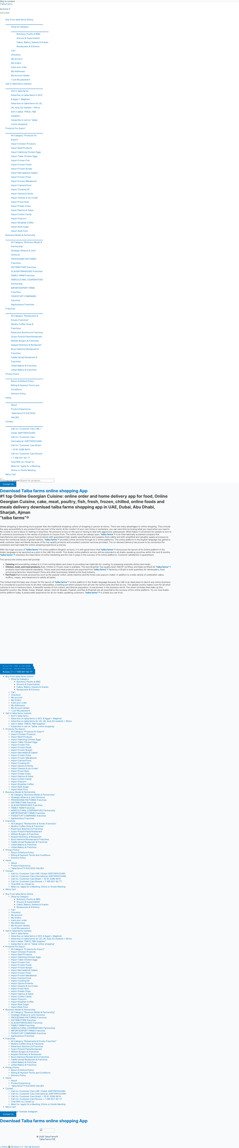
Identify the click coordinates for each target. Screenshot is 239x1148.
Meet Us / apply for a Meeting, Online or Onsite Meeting (25, 468)
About (14, 405)
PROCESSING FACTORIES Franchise (23, 261)
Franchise (10, 308)
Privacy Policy (12, 374)
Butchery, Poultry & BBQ (28, 34)
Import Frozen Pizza (21, 177)
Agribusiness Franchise (22, 304)
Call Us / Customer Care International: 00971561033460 (26, 439)
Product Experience (20, 409)
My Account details (20, 75)
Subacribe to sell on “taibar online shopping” (24, 122)
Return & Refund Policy (22, 381)
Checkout (15, 54)
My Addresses (18, 71)
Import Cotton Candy (21, 214)
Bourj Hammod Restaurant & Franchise (25, 351)
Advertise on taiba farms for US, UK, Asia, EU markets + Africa (26, 105)
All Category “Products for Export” (24, 137)
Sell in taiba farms (19, 91)
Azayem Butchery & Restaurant (26, 345)
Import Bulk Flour (19, 231)
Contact (9, 421)
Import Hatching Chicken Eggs (26, 152)
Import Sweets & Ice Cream (24, 197)
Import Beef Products (21, 148)
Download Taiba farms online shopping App (44, 490)
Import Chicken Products (23, 143)
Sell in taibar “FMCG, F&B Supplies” (23, 113)
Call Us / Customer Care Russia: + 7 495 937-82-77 (26, 455)
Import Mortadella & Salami (24, 173)
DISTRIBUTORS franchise (23, 267)
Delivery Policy (18, 393)
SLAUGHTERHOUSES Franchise (26, 271)
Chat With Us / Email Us (22, 462)
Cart (13, 50)
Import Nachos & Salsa (22, 210)
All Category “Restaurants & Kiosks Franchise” (24, 318)
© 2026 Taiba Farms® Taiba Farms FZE (47, 1138)
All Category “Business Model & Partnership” (26, 244)
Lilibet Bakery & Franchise (24, 365)
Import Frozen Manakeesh (24, 181)
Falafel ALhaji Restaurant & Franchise (24, 359)
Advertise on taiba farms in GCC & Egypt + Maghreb (26, 97)
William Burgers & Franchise (25, 340)
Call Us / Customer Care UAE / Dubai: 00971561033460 (26, 430)
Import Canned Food (21, 185)
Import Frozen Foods (21, 164)
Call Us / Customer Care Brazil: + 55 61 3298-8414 (26, 447)
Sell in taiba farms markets (18, 83)
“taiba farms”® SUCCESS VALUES (23, 415)
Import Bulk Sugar (20, 226)
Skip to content (7, 1)
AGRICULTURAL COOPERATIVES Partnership (27, 281)
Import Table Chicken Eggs (24, 156)
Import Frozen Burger (21, 168)
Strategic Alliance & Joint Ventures (23, 252)
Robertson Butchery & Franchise (27, 332)
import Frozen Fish (20, 160)
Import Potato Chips (21, 206)
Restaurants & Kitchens (28, 46)
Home (8, 397)
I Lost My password (20, 79)
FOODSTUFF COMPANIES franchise (23, 298)
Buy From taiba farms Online (19, 19)
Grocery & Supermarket (28, 38)
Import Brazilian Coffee (22, 222)
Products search (11, 480)
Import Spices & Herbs (22, 193)
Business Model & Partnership (20, 235)
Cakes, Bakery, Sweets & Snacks (32, 42)
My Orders (16, 63)
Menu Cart (11, 474)
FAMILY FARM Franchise (23, 275)
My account (16, 59)
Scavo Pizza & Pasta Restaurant (26, 336)
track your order (19, 67)
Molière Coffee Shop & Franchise (22, 326)
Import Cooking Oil (20, 189)
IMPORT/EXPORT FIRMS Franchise (23, 290)
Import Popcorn (18, 218)
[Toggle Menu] (24, 23)
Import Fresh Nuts (20, 202)
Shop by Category (20, 26)
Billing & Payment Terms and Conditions (25, 387)
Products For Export (15, 128)
